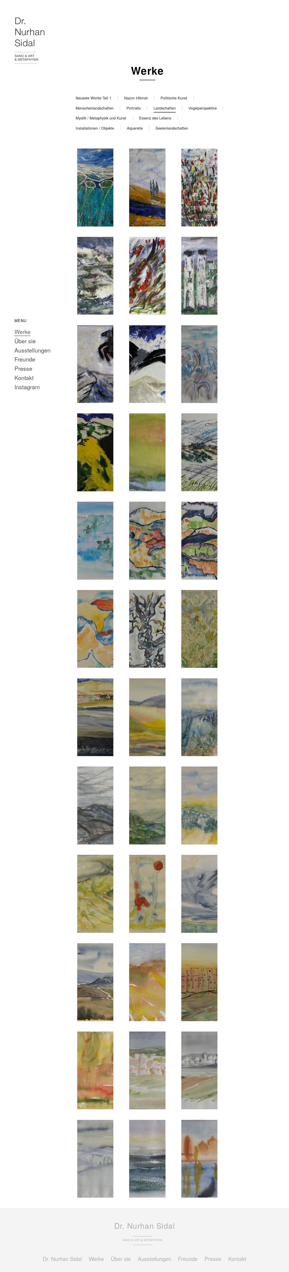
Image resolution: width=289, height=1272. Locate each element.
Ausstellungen (32, 350)
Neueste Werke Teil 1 (93, 98)
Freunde (24, 359)
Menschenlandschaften (95, 108)
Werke (22, 331)
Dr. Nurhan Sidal (62, 1259)
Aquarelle (135, 128)
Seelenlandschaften (172, 128)
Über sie (25, 341)
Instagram (27, 387)
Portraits (133, 108)
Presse (23, 368)
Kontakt (24, 377)
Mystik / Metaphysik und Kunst (101, 118)
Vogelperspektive (203, 108)
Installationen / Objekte (95, 128)
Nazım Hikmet (136, 98)
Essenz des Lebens (155, 118)
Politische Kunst (174, 98)
